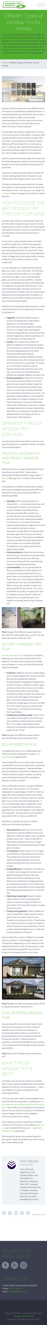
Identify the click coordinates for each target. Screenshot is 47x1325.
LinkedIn (16, 1213)
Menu (41, 5)
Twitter (4, 1213)
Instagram (23, 1265)
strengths (6, 193)
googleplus (14, 1265)
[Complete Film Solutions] (14, 2)
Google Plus (22, 1213)
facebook (5, 1265)
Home (4, 63)
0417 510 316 (15, 1288)
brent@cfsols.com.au (17, 1291)
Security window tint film (12, 655)
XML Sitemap (28, 1316)
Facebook (10, 1213)
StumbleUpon (28, 1213)
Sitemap (17, 1316)
